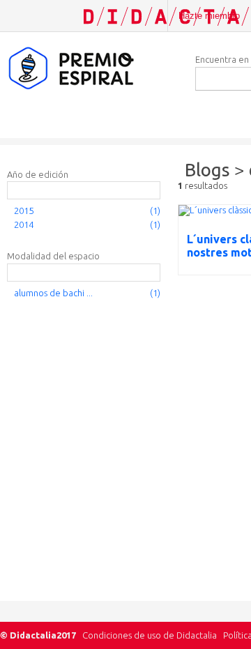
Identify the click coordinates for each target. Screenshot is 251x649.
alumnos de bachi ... (53, 293)
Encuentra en (222, 59)
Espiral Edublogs (90, 68)
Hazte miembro (209, 15)
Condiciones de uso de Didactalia (149, 635)
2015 (23, 210)
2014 (23, 224)
